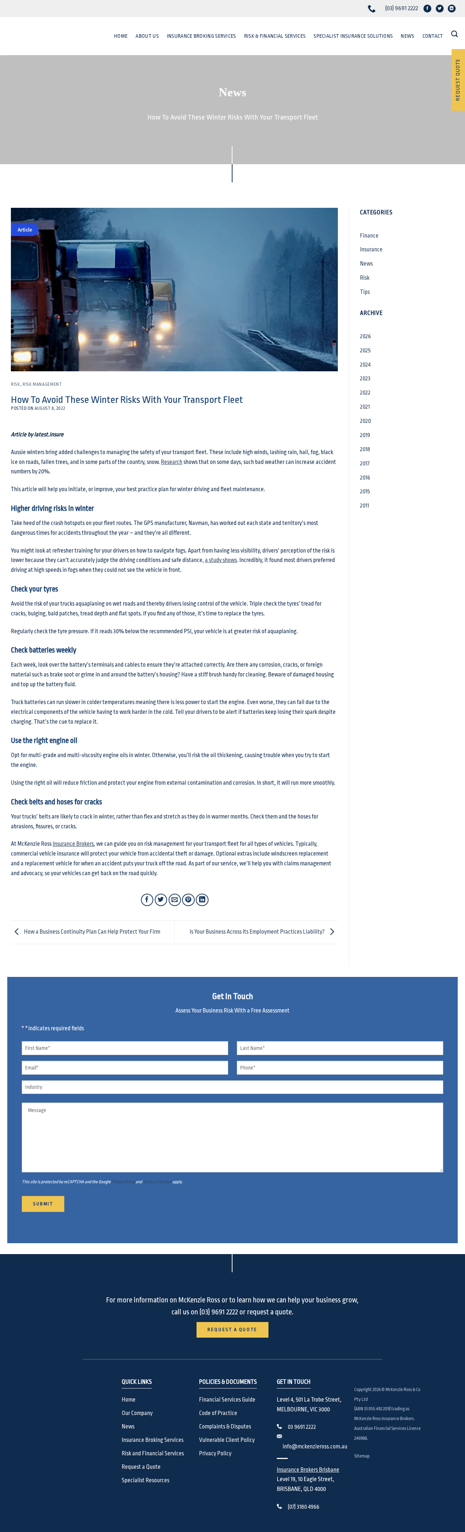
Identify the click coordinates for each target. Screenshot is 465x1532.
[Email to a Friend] (175, 900)
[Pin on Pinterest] (188, 900)
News (407, 36)
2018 (365, 449)
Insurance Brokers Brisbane (308, 1470)
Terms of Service (157, 1181)
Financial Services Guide (227, 1399)
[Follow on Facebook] (427, 8)
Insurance (371, 249)
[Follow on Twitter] (439, 8)
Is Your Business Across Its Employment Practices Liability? (258, 932)
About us (147, 36)
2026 (365, 336)
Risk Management (42, 384)
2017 (364, 463)
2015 (365, 491)
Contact (432, 36)
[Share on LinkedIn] (202, 900)
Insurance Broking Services (201, 36)
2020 (365, 421)
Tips (365, 292)
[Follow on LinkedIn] (452, 8)
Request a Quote (141, 1467)
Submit (43, 1203)
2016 (365, 477)
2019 (365, 435)
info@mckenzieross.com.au (315, 1446)
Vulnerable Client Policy (227, 1440)
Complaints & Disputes (225, 1426)
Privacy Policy (123, 1181)
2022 (365, 392)
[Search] (454, 34)
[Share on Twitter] (161, 900)
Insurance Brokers (73, 844)
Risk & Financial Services (275, 36)
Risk (15, 384)
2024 (365, 364)
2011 (364, 505)
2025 (365, 350)
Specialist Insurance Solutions (353, 36)
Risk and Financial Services (153, 1453)
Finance (369, 236)
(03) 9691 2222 (401, 8)
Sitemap (361, 1456)
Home (121, 36)
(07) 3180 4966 (303, 1507)
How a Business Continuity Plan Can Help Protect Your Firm (91, 932)
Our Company (137, 1413)
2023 (365, 378)
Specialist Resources (145, 1480)
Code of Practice (218, 1413)
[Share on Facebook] (147, 900)
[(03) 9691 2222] (372, 8)
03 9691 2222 (302, 1427)
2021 (365, 407)
